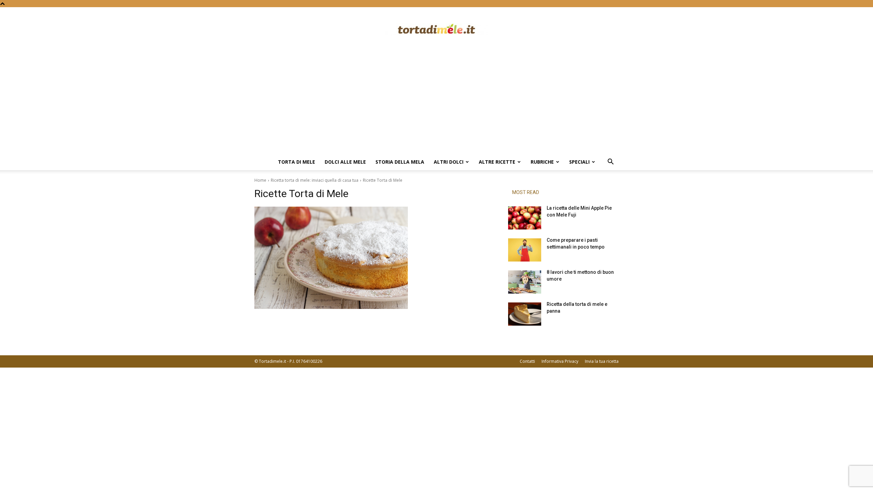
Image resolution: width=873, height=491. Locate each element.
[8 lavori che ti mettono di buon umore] (524, 282)
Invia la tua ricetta (602, 361)
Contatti (527, 361)
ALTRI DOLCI (448, 162)
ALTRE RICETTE (497, 162)
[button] (610, 162)
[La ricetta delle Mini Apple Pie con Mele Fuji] (524, 217)
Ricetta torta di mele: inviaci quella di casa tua (314, 180)
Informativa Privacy (560, 361)
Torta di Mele (296, 162)
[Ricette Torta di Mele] (373, 258)
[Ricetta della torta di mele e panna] (524, 314)
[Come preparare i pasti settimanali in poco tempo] (524, 250)
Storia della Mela (399, 162)
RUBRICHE (542, 162)
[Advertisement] (436, 102)
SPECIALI (579, 162)
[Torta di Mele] (436, 29)
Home (260, 180)
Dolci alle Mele (345, 162)
